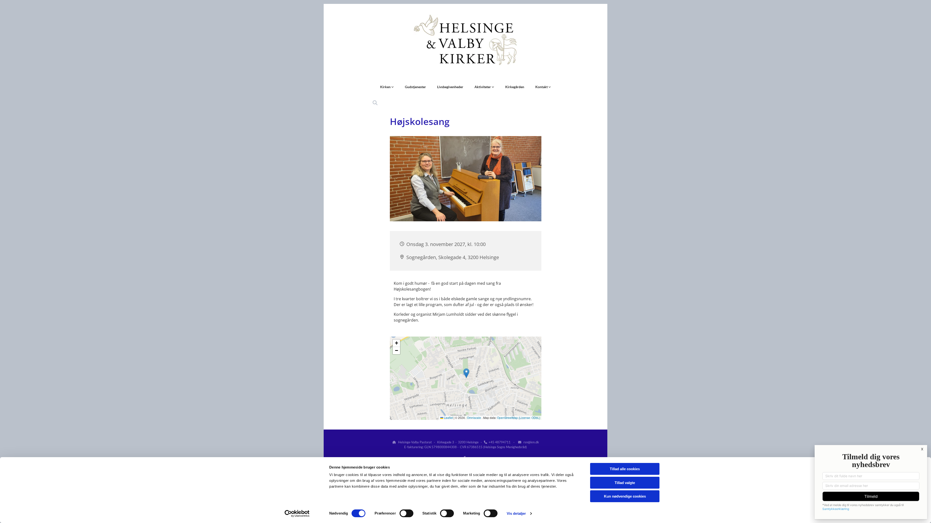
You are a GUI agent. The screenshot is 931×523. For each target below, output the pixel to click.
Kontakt (541, 87)
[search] (375, 103)
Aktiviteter (483, 87)
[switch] (406, 513)
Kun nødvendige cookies (625, 496)
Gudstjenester (415, 87)
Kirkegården (514, 87)
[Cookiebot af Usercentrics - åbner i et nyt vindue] (297, 513)
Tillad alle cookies (625, 469)
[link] (387, 87)
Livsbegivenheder (450, 87)
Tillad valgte (625, 483)
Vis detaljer (516, 513)
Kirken (385, 87)
